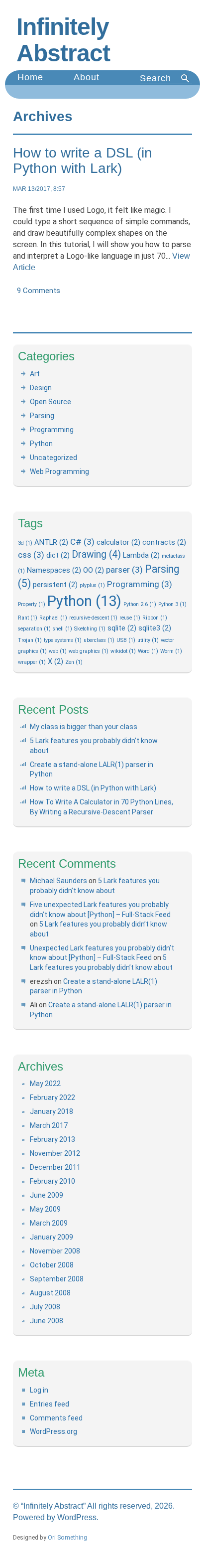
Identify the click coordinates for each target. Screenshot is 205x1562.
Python (41, 444)
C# (82, 542)
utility (148, 640)
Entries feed (49, 1404)
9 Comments (38, 290)
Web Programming (59, 471)
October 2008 (52, 1265)
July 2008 (45, 1307)
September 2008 (57, 1279)
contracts (164, 542)
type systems (63, 640)
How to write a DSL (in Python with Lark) (82, 160)
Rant (27, 618)
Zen (74, 662)
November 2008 (55, 1251)
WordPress (77, 1517)
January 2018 (51, 1111)
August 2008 (50, 1293)
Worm (171, 651)
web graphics (88, 651)
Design (41, 388)
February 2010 (52, 1181)
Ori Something (67, 1537)
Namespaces (54, 570)
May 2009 (45, 1209)
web (58, 651)
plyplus (92, 585)
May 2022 (45, 1084)
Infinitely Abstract (63, 39)
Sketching (89, 628)
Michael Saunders (58, 881)
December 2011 (55, 1167)
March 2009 (49, 1223)
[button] (185, 78)
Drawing (96, 554)
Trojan (30, 640)
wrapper (32, 662)
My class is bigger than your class (83, 727)
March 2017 (49, 1125)
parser (124, 570)
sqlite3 (154, 628)
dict (58, 555)
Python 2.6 (139, 604)
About (87, 77)
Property (31, 604)
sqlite (121, 628)
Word (148, 651)
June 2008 (46, 1321)
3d (25, 543)
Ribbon (154, 618)
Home (30, 77)
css (31, 555)
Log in (39, 1390)
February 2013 (52, 1139)
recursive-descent (93, 618)
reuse (129, 618)
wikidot (123, 651)
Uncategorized (53, 458)
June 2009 (46, 1195)
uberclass (99, 640)
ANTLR (51, 542)
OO (93, 570)
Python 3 (172, 604)
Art (35, 374)
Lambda (141, 555)
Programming (52, 430)
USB (125, 640)
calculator (118, 542)
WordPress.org (53, 1431)
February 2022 (52, 1097)
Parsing (42, 416)
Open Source (50, 402)
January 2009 (51, 1237)
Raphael (53, 618)
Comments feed (56, 1418)
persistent (55, 584)
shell (62, 628)
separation (34, 628)
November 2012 (55, 1153)
